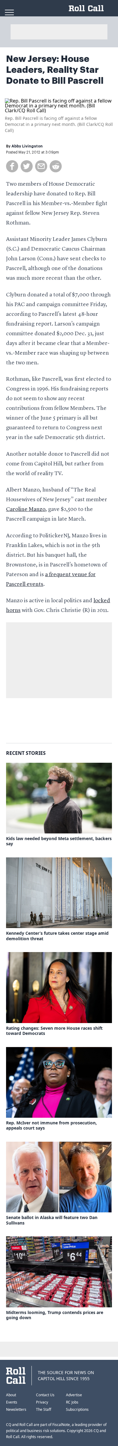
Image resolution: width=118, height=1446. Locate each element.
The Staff (43, 1409)
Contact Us (45, 1394)
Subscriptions (77, 1409)
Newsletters (16, 1409)
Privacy (42, 1402)
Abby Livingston (27, 146)
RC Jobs (72, 1402)
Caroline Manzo (25, 509)
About (11, 1394)
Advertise (74, 1394)
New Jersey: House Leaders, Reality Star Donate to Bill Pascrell (54, 69)
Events (11, 1402)
